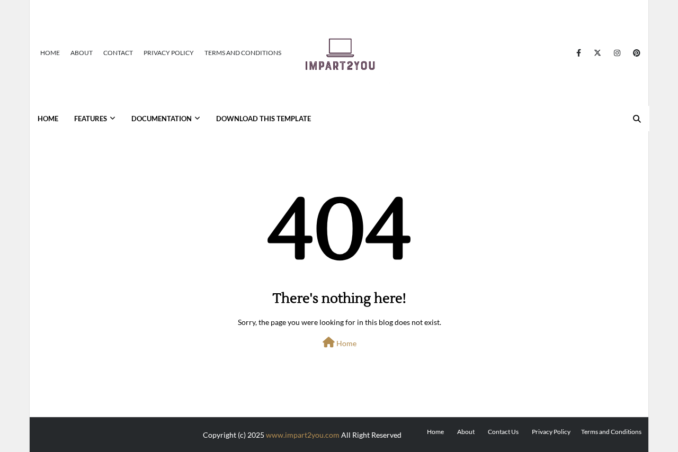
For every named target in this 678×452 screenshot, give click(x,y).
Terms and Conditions (242, 53)
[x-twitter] (597, 53)
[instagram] (617, 53)
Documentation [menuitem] (161, 118)
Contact (118, 53)
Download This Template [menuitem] (263, 118)
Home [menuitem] (48, 118)
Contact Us (503, 432)
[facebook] (579, 53)
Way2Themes (114, 432)
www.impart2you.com (303, 434)
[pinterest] (634, 53)
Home (50, 53)
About (81, 53)
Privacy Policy (169, 53)
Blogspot (190, 432)
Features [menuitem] (90, 118)
